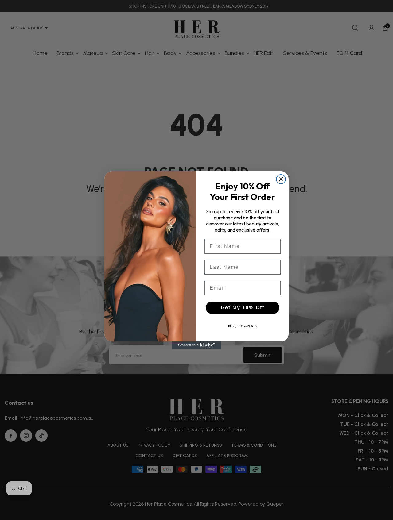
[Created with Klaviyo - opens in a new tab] (196, 345)
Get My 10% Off (242, 307)
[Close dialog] (281, 179)
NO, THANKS (242, 326)
